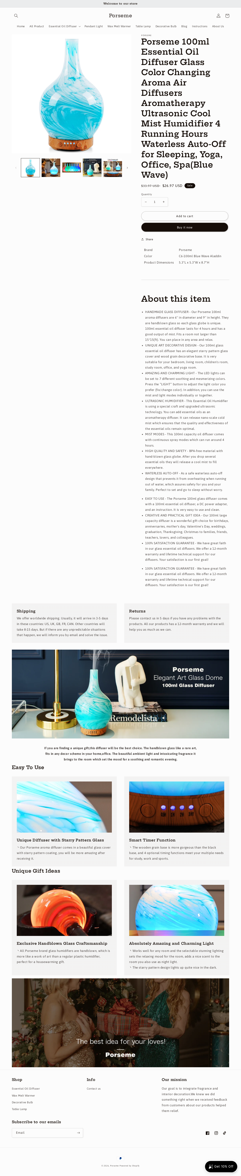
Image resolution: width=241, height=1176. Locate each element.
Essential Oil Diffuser (26, 1088)
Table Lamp (19, 1109)
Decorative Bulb (22, 1102)
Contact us (94, 1088)
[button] (16, 15)
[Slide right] (127, 168)
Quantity (146, 194)
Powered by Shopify (130, 1166)
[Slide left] (16, 168)
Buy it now (185, 227)
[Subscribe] (78, 1132)
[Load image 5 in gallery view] (113, 168)
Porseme (114, 1166)
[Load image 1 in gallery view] (30, 168)
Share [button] (149, 239)
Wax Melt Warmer (23, 1095)
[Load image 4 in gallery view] (92, 168)
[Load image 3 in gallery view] (71, 168)
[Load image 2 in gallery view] (51, 168)
